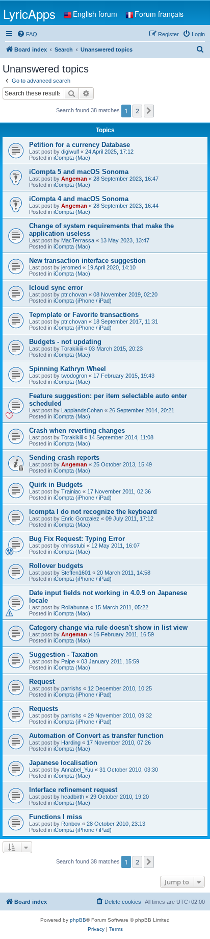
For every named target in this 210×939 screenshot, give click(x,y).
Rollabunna (75, 607)
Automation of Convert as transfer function (96, 735)
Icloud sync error (56, 287)
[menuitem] (27, 34)
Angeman (74, 179)
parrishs (71, 688)
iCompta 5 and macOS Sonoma (78, 172)
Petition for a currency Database (79, 145)
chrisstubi (73, 545)
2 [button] (137, 110)
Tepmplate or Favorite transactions (84, 314)
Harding (71, 742)
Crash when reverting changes (77, 430)
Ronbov (71, 824)
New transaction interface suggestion (87, 260)
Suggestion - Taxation (63, 654)
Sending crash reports (64, 457)
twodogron (74, 376)
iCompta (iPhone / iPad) (83, 301)
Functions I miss (55, 817)
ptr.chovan (74, 294)
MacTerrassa (77, 240)
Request (42, 681)
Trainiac (71, 491)
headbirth (72, 797)
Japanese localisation (63, 763)
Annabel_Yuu (77, 770)
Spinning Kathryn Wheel (67, 369)
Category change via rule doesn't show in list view (108, 627)
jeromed (71, 267)
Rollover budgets (56, 566)
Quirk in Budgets (56, 484)
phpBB (78, 920)
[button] (149, 111)
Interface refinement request (73, 790)
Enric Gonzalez (80, 518)
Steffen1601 (76, 573)
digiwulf (70, 152)
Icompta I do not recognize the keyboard (93, 511)
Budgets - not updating (65, 341)
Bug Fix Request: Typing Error (77, 538)
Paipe (68, 661)
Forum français (159, 14)
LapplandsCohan (82, 410)
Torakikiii (72, 348)
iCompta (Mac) (72, 158)
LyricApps (29, 13)
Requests (43, 708)
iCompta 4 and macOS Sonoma (78, 199)
